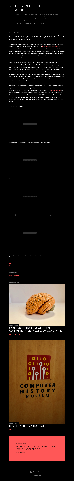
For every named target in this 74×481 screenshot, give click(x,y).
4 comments (17, 334)
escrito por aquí (56, 90)
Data (40, 23)
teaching (15, 265)
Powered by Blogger (38, 471)
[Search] (63, 5)
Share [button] (10, 263)
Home (17, 23)
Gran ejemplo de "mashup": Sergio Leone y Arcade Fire (36, 447)
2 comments (23, 452)
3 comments (17, 429)
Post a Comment (14, 275)
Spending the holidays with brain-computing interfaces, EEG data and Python (36, 329)
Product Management (28, 23)
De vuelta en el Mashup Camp (27, 426)
